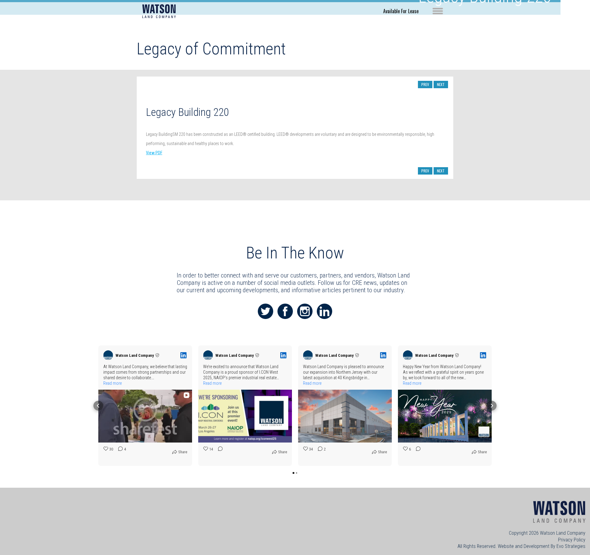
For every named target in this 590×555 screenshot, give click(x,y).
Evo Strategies (571, 546)
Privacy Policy (571, 540)
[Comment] (218, 453)
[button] (98, 406)
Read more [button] (112, 383)
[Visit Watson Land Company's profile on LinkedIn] (109, 355)
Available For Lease (401, 11)
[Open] (437, 11)
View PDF (154, 152)
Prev (425, 84)
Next (441, 84)
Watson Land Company (562, 533)
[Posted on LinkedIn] (183, 355)
